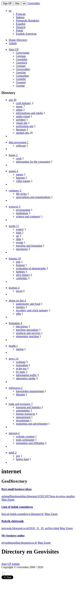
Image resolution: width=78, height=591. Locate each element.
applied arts (22, 132)
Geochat (21, 72)
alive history (23, 274)
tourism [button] (14, 287)
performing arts (24, 126)
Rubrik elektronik (12, 521)
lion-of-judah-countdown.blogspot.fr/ (22, 514)
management (23, 417)
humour (20, 265)
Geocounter (22, 52)
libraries (20, 394)
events (19, 242)
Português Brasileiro (27, 20)
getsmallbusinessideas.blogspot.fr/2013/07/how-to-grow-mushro (38, 496)
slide (18, 239)
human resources (25, 413)
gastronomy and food (28, 303)
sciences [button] (14, 206)
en (24, 3)
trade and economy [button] (21, 404)
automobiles (23, 410)
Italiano (20, 17)
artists (19, 109)
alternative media (25, 378)
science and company (28, 216)
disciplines (22, 326)
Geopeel (21, 82)
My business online (13, 535)
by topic (20, 371)
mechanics (22, 249)
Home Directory (18, 39)
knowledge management (30, 391)
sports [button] (14, 226)
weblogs (21, 361)
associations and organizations (33, 197)
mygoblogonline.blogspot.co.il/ (19, 542)
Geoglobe (21, 59)
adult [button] (13, 452)
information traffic (26, 375)
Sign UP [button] (14, 49)
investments (22, 420)
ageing (20, 349)
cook (19, 158)
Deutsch (20, 27)
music (19, 106)
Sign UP (7, 3)
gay (18, 455)
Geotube (21, 79)
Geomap (21, 56)
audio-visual (23, 116)
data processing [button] (18, 142)
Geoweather (23, 69)
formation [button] (15, 323)
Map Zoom (7, 499)
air (17, 235)
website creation (25, 436)
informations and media (29, 113)
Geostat (20, 85)
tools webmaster (25, 439)
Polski (19, 30)
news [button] (13, 358)
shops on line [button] (17, 300)
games (19, 174)
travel (19, 291)
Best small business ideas (16, 489)
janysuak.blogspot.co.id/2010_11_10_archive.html (30, 528)
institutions (22, 213)
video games (23, 181)
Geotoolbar (22, 75)
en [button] (10, 10)
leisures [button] (15, 258)
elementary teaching (27, 336)
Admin (13, 43)
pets (18, 261)
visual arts (21, 122)
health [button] (13, 345)
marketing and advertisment (32, 423)
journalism (22, 365)
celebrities (21, 278)
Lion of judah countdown (17, 506)
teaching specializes (27, 329)
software (21, 145)
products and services (28, 333)
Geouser (21, 65)
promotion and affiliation (30, 443)
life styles (21, 193)
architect (21, 119)
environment (23, 209)
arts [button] (12, 99)
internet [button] (14, 433)
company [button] (15, 190)
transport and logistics (28, 407)
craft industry (23, 103)
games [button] (13, 171)
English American (26, 33)
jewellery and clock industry (32, 310)
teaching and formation (29, 245)
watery (20, 229)
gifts (18, 313)
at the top (21, 368)
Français (21, 14)
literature (21, 129)
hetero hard (22, 459)
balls (18, 232)
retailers (20, 307)
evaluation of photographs (31, 268)
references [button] (15, 387)
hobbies (20, 271)
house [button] (13, 155)
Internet (20, 177)
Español (20, 23)
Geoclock (21, 62)
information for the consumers (33, 161)
